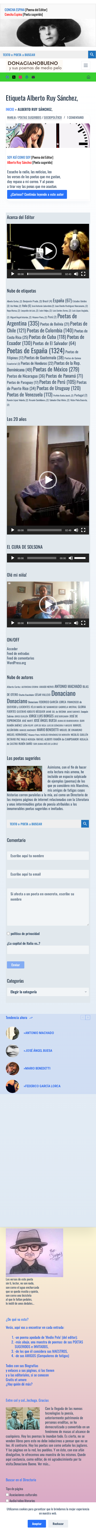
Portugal (80, 395)
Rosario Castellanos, (39, 400)
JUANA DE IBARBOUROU (68, 720)
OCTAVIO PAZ (13, 739)
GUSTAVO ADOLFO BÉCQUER (31, 711)
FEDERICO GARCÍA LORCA (52, 702)
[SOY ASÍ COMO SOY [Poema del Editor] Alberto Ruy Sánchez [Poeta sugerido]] (48, 135)
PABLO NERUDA (28, 739)
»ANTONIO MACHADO (39, 1033)
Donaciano (63, 693)
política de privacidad (25, 933)
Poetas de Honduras (37, 363)
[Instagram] (20, 77)
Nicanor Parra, (39, 317)
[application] (48, 251)
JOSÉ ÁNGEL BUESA (45, 720)
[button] (48, 251)
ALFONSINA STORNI (29, 687)
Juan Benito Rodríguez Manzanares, (71, 306)
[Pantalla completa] (83, 274)
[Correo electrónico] (33, 77)
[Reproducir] (12, 274)
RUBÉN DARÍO (25, 744)
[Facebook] (7, 77)
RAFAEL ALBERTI (44, 739)
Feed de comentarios (20, 658)
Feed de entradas (18, 653)
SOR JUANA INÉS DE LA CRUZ (45, 744)
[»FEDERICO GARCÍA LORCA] (12, 1086)
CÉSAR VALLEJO (42, 695)
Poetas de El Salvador (54, 343)
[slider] (44, 274)
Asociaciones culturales (23, 1494)
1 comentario (75, 117)
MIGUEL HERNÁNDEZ (17, 734)
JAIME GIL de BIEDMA (56, 711)
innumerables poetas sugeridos (27, 808)
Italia (26, 305)
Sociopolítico (53, 117)
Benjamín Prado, (32, 301)
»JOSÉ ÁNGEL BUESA (38, 1051)
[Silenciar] (76, 274)
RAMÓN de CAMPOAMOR (66, 739)
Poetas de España (36, 350)
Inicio (10, 109)
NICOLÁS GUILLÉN (79, 734)
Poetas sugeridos (29, 117)
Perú (52, 317)
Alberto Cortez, (14, 301)
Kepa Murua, (13, 310)
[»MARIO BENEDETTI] (12, 1068)
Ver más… (44, 1463)
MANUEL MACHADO (27, 730)
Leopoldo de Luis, (29, 310)
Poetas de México (56, 369)
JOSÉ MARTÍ (27, 720)
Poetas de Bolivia (54, 324)
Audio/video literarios (22, 1500)
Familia (11, 117)
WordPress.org (16, 662)
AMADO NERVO (46, 687)
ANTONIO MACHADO (68, 686)
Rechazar (58, 1523)
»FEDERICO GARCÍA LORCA (42, 1086)
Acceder (12, 648)
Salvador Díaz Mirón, (59, 400)
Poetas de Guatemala (44, 357)
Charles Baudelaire (26, 695)
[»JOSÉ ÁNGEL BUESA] (12, 1051)
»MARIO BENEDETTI (37, 1068)
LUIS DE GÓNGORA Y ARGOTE (59, 725)
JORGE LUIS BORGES (41, 715)
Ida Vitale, (15, 306)
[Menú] (85, 65)
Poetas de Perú (57, 381)
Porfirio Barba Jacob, (63, 395)
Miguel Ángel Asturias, (20, 317)
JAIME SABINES (73, 711)
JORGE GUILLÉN (21, 716)
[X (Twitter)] (13, 77)
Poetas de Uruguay (59, 387)
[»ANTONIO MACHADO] (12, 1033)
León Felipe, (45, 310)
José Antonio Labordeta (43, 306)
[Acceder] (88, 77)
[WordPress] (26, 77)
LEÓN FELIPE (28, 725)
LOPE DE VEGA (40, 725)
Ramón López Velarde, (17, 400)
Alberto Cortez (14, 687)
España (62, 300)
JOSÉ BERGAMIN (61, 716)
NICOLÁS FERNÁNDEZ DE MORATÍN (55, 734)
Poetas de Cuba (47, 336)
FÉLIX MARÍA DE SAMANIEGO (44, 707)
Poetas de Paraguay (22, 382)
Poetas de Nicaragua (26, 376)
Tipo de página (14, 1488)
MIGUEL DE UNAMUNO (71, 730)
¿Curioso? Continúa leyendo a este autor (37, 195)
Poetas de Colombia (50, 330)
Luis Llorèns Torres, (62, 310)
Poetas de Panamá (64, 375)
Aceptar (37, 1523)
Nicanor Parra (34, 734)
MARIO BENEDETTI (48, 729)
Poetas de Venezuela (29, 394)
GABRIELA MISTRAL (67, 707)
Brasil (47, 301)
